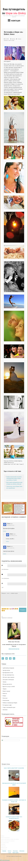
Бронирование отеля (8, 672)
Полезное (5, 698)
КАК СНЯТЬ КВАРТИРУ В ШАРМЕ (14, 768)
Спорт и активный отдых (9, 707)
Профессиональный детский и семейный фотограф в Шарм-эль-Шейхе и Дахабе (14, 478)
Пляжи (4, 695)
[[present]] (12, 608)
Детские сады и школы (8, 677)
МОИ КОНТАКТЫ (14, 649)
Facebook (3, 658)
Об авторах (3, 846)
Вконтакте (6, 658)
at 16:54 (10, 525)
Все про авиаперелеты (8, 675)
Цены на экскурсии (5, 837)
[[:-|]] (4, 610)
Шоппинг (5, 709)
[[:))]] (17, 608)
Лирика (4, 688)
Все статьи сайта (5, 842)
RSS (14, 658)
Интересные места (7, 684)
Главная (2, 836)
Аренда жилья (6, 670)
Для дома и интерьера (8, 679)
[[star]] (9, 608)
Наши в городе (11, 40)
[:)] (2, 608)
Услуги (9, 850)
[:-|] (7, 608)
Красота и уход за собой (9, 686)
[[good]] (10, 608)
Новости (5, 693)
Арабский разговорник (8, 668)
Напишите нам (4, 847)
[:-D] (4, 608)
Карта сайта (15, 852)
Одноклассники (10, 658)
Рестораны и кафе (7, 705)
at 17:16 (10, 548)
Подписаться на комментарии (7, 617)
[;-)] (5, 608)
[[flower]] (14, 608)
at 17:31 (13, 535)
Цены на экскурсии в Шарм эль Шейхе (10, 839)
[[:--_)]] (2, 610)
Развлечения (6, 700)
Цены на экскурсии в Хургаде (8, 841)
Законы (4, 681)
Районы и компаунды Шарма (10, 702)
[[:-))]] (15, 608)
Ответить (7, 541)
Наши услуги (3, 849)
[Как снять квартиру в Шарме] (14, 780)
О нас (9, 852)
